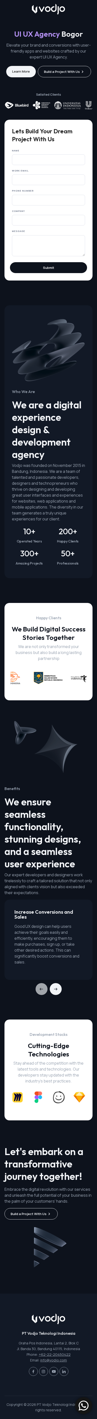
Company (18, 211)
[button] (56, 989)
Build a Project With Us (62, 71)
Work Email (20, 170)
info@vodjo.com (53, 1360)
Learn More (21, 71)
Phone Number (23, 190)
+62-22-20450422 (55, 1354)
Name (15, 150)
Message (18, 231)
